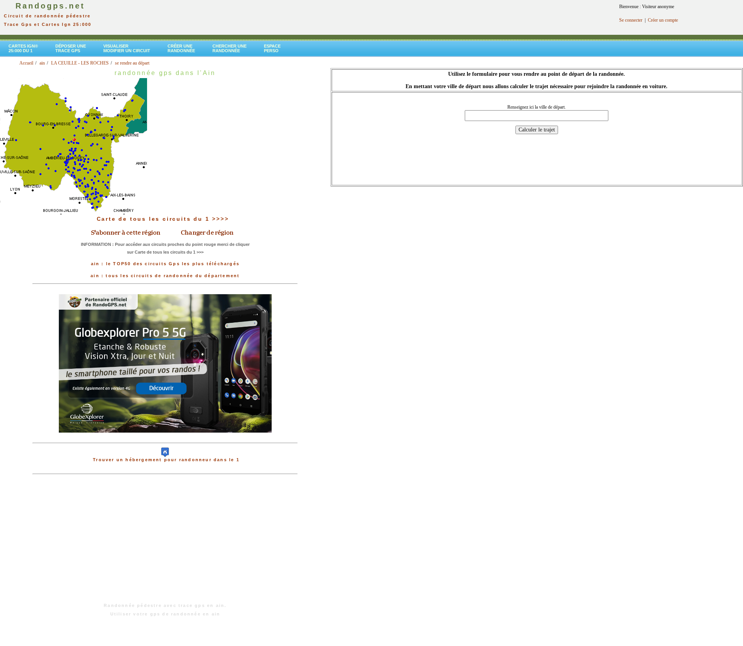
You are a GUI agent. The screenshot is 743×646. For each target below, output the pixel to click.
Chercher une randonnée (229, 48)
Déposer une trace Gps (70, 48)
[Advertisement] (165, 542)
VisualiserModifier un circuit (126, 48)
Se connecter (630, 20)
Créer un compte (663, 20)
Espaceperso (272, 48)
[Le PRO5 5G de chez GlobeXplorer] (165, 438)
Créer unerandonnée (181, 48)
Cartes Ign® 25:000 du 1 (23, 48)
